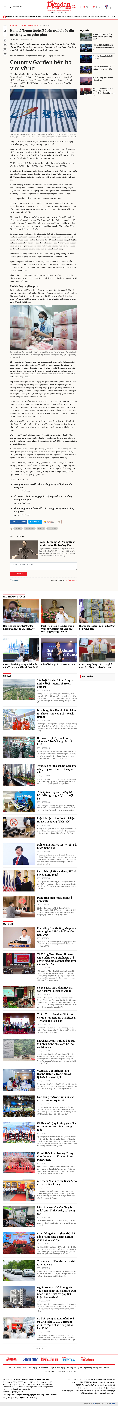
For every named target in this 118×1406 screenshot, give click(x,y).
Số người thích (71, 580)
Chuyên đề (45, 25)
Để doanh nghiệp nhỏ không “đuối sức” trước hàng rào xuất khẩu (55, 741)
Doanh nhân (33, 16)
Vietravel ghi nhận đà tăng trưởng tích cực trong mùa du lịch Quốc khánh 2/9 (54, 1074)
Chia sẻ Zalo (36, 522)
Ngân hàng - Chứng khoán (75, 16)
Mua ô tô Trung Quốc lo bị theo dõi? (103, 57)
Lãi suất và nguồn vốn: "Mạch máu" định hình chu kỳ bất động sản (56, 1210)
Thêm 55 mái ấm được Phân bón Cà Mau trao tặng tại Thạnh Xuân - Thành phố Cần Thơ (56, 1017)
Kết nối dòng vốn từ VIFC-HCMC (58, 664)
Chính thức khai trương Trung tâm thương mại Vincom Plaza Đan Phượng (55, 1156)
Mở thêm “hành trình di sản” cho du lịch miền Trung (57, 1183)
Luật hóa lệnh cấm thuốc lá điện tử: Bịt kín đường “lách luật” (56, 820)
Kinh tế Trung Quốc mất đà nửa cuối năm (103, 79)
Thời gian (61, 580)
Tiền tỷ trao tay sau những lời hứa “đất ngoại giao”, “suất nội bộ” (55, 795)
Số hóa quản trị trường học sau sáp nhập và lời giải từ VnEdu (55, 989)
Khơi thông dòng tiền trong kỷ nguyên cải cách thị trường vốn (95, 666)
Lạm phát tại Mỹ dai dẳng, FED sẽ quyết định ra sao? (56, 873)
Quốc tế (63, 16)
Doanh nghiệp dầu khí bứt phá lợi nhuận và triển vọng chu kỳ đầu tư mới (57, 713)
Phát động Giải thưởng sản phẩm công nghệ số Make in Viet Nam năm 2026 (56, 931)
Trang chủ (13, 25)
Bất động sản (56, 16)
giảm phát (41, 528)
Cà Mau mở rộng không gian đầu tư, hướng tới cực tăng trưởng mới (56, 1126)
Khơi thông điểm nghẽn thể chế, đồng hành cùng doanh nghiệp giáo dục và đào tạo (56, 1236)
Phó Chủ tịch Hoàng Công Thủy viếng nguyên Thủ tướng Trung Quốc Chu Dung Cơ (104, 92)
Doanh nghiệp (24, 16)
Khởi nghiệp (48, 16)
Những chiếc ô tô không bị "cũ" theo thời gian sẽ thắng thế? (103, 47)
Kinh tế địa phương (93, 16)
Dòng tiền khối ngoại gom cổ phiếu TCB (54, 899)
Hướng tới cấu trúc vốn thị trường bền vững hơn (97, 627)
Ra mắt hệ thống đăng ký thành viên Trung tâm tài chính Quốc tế (20, 666)
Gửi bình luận (18, 574)
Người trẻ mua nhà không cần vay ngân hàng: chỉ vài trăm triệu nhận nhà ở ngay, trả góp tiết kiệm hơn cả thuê (57, 1292)
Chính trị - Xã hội (11, 16)
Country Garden (30, 528)
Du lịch (85, 16)
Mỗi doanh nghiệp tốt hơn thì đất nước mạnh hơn (57, 846)
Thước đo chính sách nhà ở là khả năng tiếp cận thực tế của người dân (57, 769)
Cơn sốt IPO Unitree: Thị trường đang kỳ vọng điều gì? (102, 69)
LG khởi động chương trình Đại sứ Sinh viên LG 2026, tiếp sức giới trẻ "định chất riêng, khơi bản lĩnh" (55, 1323)
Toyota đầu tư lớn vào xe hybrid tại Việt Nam (56, 1263)
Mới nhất (18, 7)
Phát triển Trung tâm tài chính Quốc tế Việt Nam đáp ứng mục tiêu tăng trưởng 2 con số (57, 629)
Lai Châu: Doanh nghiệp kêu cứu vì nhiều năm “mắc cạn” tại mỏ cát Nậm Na (56, 1044)
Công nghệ (103, 16)
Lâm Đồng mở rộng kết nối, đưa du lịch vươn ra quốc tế (55, 1099)
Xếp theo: (54, 580)
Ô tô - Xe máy (111, 16)
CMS (96, 1404)
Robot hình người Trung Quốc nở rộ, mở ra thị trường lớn (57, 544)
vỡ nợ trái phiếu (52, 528)
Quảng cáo (99, 7)
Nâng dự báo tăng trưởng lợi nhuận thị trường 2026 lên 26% (19, 627)
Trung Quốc (18, 528)
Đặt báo (88, 7)
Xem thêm (40, 1348)
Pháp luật (41, 16)
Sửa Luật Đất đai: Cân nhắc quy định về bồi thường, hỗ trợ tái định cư (55, 683)
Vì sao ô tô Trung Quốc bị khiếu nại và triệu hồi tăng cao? (102, 36)
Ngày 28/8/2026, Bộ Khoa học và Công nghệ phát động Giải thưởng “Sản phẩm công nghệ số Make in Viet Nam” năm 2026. (57, 944)
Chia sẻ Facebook (19, 522)
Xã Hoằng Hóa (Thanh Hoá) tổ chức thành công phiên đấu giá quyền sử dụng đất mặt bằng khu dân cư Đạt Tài (56, 959)
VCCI (18, 16)
